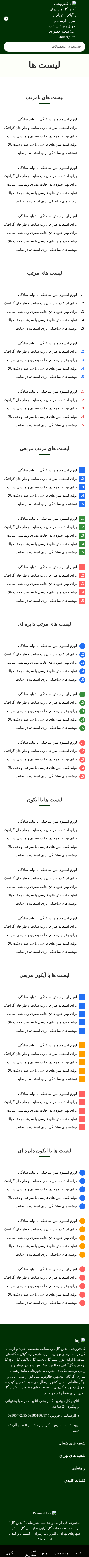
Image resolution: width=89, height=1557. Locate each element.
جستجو (10, 47)
